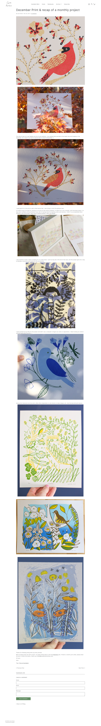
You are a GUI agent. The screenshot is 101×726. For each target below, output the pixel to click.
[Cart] (94, 4)
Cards (43, 4)
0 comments (34, 13)
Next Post (81, 668)
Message (18, 690)
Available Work (35, 4)
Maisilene (55, 654)
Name (17, 680)
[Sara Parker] (8, 4)
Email (17, 685)
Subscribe (67, 4)
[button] (91, 4)
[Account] (89, 4)
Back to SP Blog (21, 703)
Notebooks (51, 4)
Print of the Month (24, 663)
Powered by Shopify (9, 722)
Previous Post (20, 668)
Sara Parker (12, 721)
